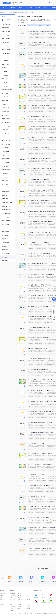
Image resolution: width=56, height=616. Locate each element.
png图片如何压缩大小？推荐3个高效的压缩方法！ (40, 348)
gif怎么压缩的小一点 (50, 69)
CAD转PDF (28, 597)
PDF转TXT (12, 610)
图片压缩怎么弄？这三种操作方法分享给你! (39, 517)
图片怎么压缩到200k (50, 111)
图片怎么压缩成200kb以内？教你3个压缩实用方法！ (41, 52)
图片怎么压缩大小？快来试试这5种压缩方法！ (39, 84)
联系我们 (2, 599)
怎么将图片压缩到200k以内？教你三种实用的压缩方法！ (42, 211)
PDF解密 (19, 597)
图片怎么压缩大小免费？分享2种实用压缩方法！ (40, 169)
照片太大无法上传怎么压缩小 (41, 417)
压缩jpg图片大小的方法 (39, 79)
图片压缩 (31, 37)
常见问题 (2, 595)
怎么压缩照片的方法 (39, 237)
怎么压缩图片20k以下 (50, 543)
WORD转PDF (20, 599)
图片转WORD (12, 606)
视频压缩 (11, 604)
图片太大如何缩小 (38, 343)
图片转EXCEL (20, 606)
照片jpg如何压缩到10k (49, 375)
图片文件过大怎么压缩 (39, 459)
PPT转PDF (28, 604)
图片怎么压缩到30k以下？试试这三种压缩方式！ (40, 422)
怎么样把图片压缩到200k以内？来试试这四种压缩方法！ (42, 126)
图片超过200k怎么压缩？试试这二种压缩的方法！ (40, 285)
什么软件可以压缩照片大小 (40, 301)
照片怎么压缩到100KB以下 (40, 533)
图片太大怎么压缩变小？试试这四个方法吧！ (39, 147)
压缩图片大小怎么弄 (50, 491)
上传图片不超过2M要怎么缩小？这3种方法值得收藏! (41, 548)
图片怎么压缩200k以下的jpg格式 (41, 406)
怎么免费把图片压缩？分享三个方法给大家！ (39, 242)
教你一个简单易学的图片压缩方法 (41, 47)
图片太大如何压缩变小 (39, 142)
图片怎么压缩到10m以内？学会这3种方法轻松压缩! (40, 190)
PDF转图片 (28, 593)
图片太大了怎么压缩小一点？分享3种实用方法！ (40, 464)
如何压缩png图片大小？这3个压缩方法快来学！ (40, 327)
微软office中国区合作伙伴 (20, 2)
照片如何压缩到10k (39, 375)
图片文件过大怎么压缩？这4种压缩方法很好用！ (40, 453)
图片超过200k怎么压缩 (39, 290)
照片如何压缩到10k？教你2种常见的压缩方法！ (40, 369)
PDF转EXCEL (20, 595)
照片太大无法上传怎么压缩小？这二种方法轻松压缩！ (41, 411)
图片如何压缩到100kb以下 (40, 269)
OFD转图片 (12, 602)
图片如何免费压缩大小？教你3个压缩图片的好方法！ (41, 31)
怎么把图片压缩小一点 (39, 69)
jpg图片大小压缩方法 (39, 90)
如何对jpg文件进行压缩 (50, 259)
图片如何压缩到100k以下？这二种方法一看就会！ (40, 116)
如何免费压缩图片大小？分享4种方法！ (38, 443)
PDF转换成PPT (13, 595)
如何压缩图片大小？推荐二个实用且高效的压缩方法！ (41, 74)
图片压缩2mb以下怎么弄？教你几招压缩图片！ (39, 158)
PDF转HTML (28, 608)
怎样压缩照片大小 (50, 311)
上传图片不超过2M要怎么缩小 (41, 554)
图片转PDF (12, 597)
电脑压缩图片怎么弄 (48, 322)
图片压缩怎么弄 (38, 322)
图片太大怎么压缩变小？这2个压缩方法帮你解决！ (40, 380)
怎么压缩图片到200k (39, 111)
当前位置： (2, 12)
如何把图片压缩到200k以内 (40, 227)
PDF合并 (47, 25)
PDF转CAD (20, 593)
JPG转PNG (20, 602)
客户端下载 (2, 604)
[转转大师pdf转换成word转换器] (5, 3)
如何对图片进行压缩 (39, 259)
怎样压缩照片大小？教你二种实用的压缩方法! (39, 306)
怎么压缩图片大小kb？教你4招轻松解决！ (38, 475)
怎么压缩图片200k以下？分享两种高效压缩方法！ (40, 200)
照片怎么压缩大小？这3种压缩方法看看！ (38, 496)
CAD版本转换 (12, 599)
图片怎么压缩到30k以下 (40, 427)
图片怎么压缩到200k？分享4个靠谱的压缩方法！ (40, 105)
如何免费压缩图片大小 (39, 37)
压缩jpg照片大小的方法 (50, 237)
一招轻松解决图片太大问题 (40, 480)
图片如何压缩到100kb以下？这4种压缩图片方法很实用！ (42, 263)
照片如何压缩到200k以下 (40, 280)
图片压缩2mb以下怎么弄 (40, 164)
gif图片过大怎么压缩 (50, 459)
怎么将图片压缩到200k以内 (40, 216)
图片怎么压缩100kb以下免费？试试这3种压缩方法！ (41, 390)
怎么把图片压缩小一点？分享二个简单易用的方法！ (41, 63)
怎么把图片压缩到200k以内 (40, 132)
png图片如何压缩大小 (50, 332)
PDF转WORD (12, 593)
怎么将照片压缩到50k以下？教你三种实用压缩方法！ (41, 432)
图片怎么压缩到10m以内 (40, 195)
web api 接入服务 (3, 602)
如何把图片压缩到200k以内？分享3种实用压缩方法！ (41, 221)
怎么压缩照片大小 (50, 501)
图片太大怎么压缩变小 (51, 142)
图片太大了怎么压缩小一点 (40, 470)
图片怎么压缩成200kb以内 (40, 58)
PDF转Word (31, 25)
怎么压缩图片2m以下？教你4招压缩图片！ (38, 538)
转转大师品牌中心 (3, 593)
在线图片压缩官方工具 (14, 12)
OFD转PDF (28, 599)
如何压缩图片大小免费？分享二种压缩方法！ (39, 179)
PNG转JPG (28, 606)
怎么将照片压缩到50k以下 (40, 438)
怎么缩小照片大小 (38, 364)
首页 (4, 7)
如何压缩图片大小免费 (51, 37)
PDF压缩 (39, 25)
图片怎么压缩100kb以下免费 (40, 396)
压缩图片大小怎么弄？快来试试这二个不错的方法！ (41, 485)
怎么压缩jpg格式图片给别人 (40, 248)
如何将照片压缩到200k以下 (40, 100)
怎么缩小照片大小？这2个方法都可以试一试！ (39, 358)
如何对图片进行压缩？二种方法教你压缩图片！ (39, 253)
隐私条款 (2, 597)
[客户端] (54, 299)
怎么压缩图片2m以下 (39, 543)
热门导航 (53, 2)
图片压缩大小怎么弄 (39, 491)
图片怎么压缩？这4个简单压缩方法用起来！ (39, 42)
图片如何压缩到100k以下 (40, 121)
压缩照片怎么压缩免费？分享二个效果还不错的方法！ (41, 232)
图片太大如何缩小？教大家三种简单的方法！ (39, 337)
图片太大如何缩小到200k (50, 343)
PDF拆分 (11, 608)
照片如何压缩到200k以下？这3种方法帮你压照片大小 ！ (42, 274)
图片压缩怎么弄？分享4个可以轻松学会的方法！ (40, 316)
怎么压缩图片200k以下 (39, 206)
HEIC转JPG (20, 604)
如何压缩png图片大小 (39, 332)
